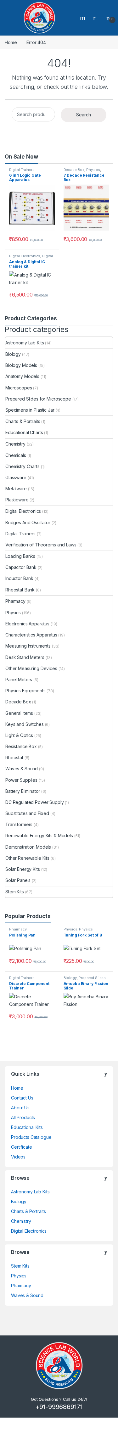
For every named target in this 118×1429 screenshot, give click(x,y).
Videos (18, 1156)
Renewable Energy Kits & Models (39, 835)
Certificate (21, 1147)
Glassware (15, 477)
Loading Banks (20, 556)
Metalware (16, 488)
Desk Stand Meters (24, 657)
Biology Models (21, 365)
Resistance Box (21, 746)
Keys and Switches (24, 724)
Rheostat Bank (20, 589)
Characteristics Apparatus (31, 634)
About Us (20, 1107)
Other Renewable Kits (27, 858)
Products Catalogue (31, 1137)
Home (11, 42)
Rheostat (14, 757)
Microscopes (18, 387)
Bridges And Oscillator (27, 522)
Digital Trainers (22, 169)
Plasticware (16, 499)
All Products (23, 1117)
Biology (13, 354)
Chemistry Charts (22, 466)
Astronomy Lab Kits (24, 342)
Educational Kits (27, 1127)
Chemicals (15, 455)
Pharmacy (15, 601)
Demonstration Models (28, 847)
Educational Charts (24, 432)
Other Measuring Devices (31, 668)
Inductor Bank (19, 578)
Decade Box (74, 169)
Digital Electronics (24, 256)
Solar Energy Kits (22, 869)
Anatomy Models (22, 376)
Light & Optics (19, 735)
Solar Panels (18, 880)
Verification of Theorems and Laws (40, 544)
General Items (19, 713)
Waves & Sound (21, 768)
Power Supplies (21, 780)
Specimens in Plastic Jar (29, 410)
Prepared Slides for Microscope (38, 398)
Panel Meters (18, 679)
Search (83, 17)
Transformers (18, 824)
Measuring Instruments (28, 646)
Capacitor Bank (21, 567)
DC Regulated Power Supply (34, 802)
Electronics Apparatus (27, 623)
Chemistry (15, 444)
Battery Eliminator (22, 791)
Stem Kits (14, 891)
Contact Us (22, 1097)
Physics (93, 169)
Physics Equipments (25, 690)
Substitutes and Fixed (27, 813)
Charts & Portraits (22, 421)
